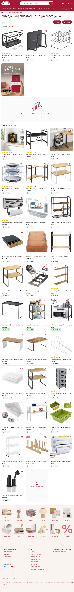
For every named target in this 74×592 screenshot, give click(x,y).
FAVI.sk (25, 582)
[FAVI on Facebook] (5, 566)
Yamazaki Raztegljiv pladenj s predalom (14, 393)
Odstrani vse (30, 118)
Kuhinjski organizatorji (16, 12)
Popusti (67, 536)
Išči (52, 3)
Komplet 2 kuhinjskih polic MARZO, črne (15, 291)
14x (11, 186)
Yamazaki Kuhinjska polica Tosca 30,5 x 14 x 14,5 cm (18, 359)
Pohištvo (5, 9)
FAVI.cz (19, 582)
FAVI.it (52, 582)
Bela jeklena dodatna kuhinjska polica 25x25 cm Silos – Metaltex (23, 188)
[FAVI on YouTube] (12, 566)
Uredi (58, 22)
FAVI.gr (5, 584)
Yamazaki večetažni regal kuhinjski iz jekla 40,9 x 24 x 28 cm (21, 325)
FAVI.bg (70, 582)
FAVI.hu (41, 582)
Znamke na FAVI (36, 556)
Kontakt (6, 554)
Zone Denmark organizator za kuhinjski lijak (16, 496)
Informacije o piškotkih (38, 569)
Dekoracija (12, 9)
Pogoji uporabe (35, 566)
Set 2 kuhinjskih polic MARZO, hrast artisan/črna (41, 393)
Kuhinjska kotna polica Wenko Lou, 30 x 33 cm (41, 188)
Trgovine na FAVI (36, 554)
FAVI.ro (35, 582)
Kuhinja (40, 9)
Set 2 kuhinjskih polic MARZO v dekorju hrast (40, 325)
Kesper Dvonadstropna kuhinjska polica (38, 427)
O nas (32, 551)
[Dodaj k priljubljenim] (22, 31)
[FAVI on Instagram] (8, 566)
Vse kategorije (65, 9)
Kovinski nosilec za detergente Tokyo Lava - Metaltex (19, 55)
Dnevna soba (56, 9)
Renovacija (32, 9)
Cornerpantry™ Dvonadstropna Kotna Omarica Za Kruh (19, 154)
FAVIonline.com (7, 579)
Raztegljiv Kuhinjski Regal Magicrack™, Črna (40, 154)
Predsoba (55, 536)
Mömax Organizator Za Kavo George (13, 257)
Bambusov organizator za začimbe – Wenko (40, 257)
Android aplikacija (60, 551)
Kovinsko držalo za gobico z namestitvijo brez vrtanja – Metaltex (47, 55)
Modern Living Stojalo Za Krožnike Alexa (39, 461)
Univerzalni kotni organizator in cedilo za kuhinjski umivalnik (21, 427)
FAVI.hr (47, 582)
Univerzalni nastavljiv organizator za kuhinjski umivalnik (44, 222)
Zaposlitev (7, 556)
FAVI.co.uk (64, 582)
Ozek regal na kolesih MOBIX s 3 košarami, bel (17, 461)
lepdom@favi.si (11, 551)
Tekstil (20, 9)
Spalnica (31, 536)
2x (11, 152)
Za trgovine (34, 564)
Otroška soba (43, 537)
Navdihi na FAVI (35, 559)
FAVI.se (57, 582)
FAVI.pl (30, 582)
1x (35, 152)
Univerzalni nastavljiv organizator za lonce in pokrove (43, 291)
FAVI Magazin (35, 561)
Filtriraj (68, 22)
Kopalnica (47, 9)
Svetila (25, 9)
